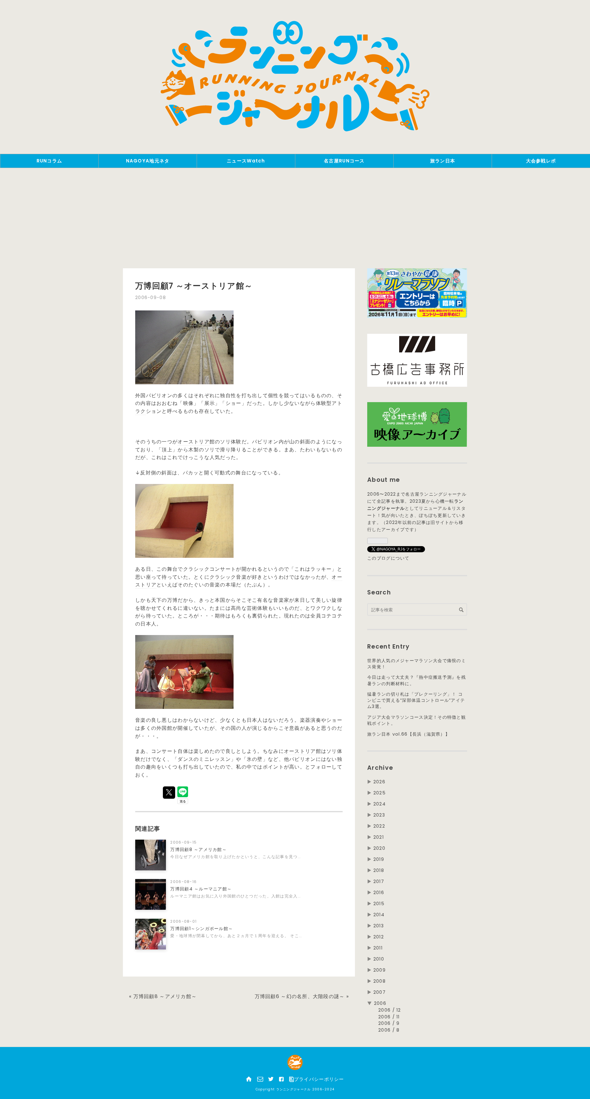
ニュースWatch (246, 161)
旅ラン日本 (442, 161)
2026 (379, 782)
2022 (379, 826)
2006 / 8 (388, 1030)
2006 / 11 (389, 1017)
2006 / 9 (388, 1023)
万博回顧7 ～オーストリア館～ (194, 285)
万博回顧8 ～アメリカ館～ (198, 849)
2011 (378, 948)
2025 (379, 793)
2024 (379, 804)
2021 (378, 837)
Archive (380, 768)
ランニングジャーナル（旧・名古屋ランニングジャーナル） (295, 77)
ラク (140, 411)
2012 (378, 937)
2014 (378, 915)
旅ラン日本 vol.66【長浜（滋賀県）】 (408, 734)
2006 (380, 1003)
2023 (379, 815)
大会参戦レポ (541, 161)
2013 (378, 926)
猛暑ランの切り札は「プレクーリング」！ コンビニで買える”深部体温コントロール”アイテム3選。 (416, 700)
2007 (379, 992)
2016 (378, 892)
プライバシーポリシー (319, 1079)
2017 (378, 881)
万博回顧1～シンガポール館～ (201, 928)
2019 (378, 859)
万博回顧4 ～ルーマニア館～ (201, 889)
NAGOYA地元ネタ (148, 161)
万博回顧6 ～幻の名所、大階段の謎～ (302, 996)
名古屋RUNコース (344, 161)
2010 (378, 959)
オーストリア (194, 441)
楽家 (284, 600)
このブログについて (388, 558)
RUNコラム (49, 161)
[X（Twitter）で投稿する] (169, 792)
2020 (379, 848)
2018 (378, 870)
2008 (379, 981)
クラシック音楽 (228, 577)
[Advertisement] (295, 220)
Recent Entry (388, 646)
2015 (378, 904)
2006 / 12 (389, 1010)
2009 (379, 970)
